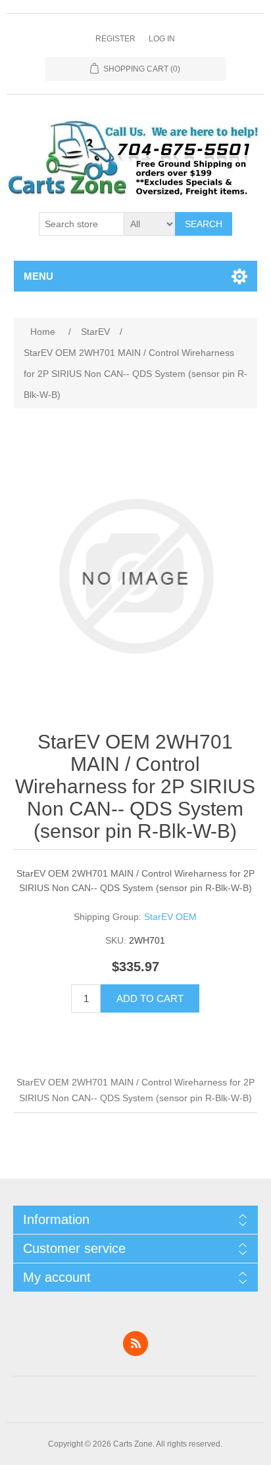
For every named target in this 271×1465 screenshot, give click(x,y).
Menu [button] (38, 276)
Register (115, 38)
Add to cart (150, 998)
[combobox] (81, 224)
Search (203, 224)
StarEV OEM (170, 916)
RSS (135, 1343)
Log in (162, 38)
